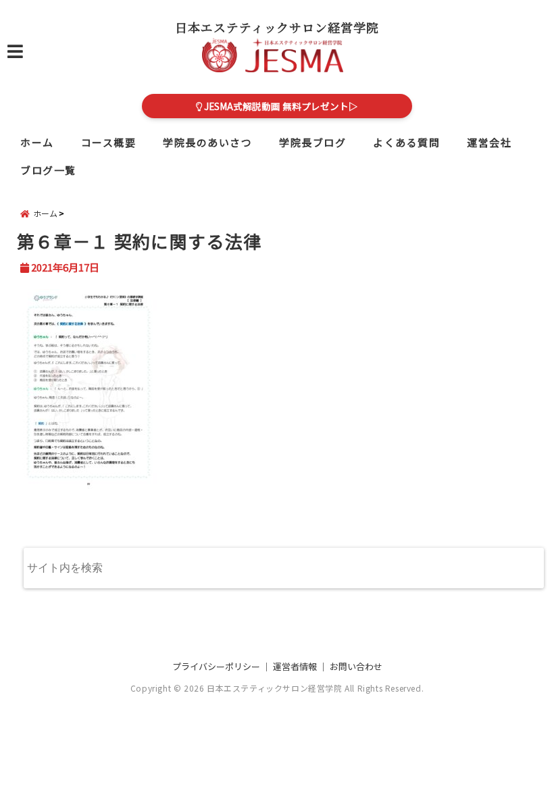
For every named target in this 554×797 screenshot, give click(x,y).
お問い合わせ (356, 666)
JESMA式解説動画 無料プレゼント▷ (280, 106)
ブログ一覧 (48, 170)
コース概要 (108, 142)
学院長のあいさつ (207, 142)
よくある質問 (406, 142)
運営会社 (489, 142)
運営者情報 (295, 666)
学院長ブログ (312, 142)
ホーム (37, 142)
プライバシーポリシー (216, 666)
